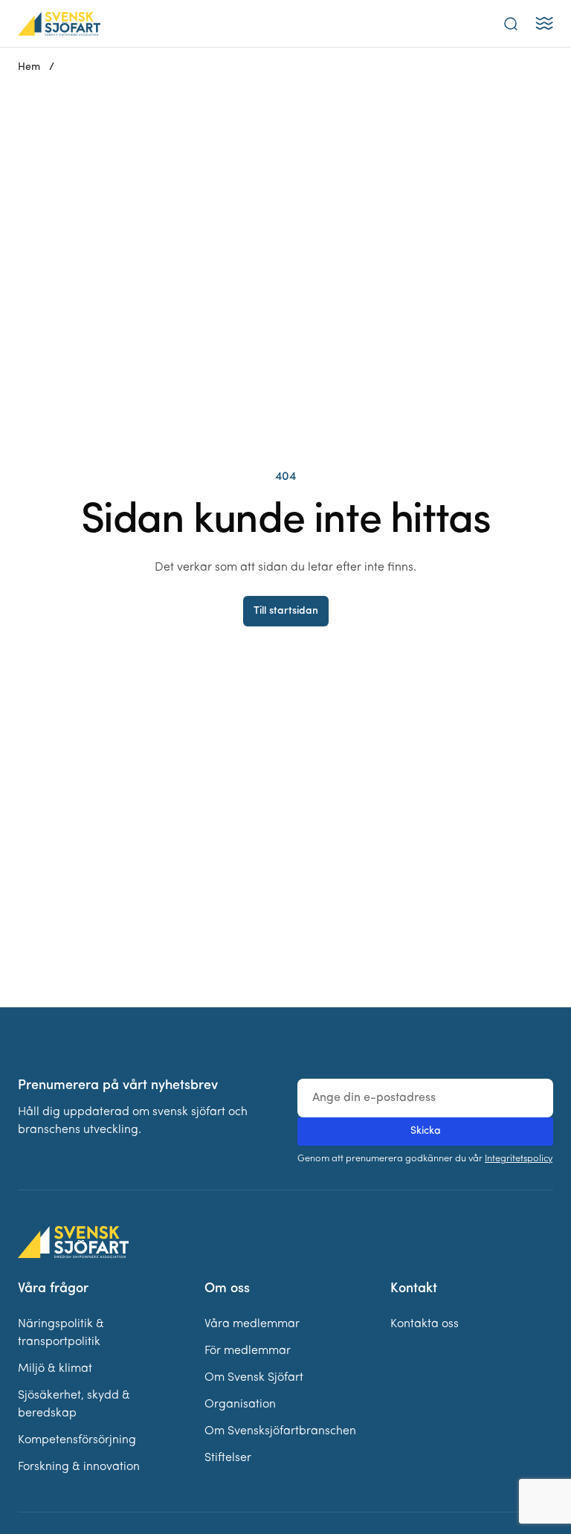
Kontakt (413, 1289)
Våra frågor (53, 1289)
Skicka (425, 1131)
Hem (29, 67)
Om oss (227, 1289)
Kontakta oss (424, 1324)
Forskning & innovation (79, 1467)
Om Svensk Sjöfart (253, 1378)
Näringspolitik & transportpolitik (61, 1333)
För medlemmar (247, 1351)
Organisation (240, 1405)
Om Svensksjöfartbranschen (280, 1431)
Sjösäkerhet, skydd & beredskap (74, 1404)
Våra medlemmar (252, 1324)
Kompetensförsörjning (77, 1440)
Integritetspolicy (518, 1159)
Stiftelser (227, 1458)
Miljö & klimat (55, 1369)
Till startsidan (286, 611)
